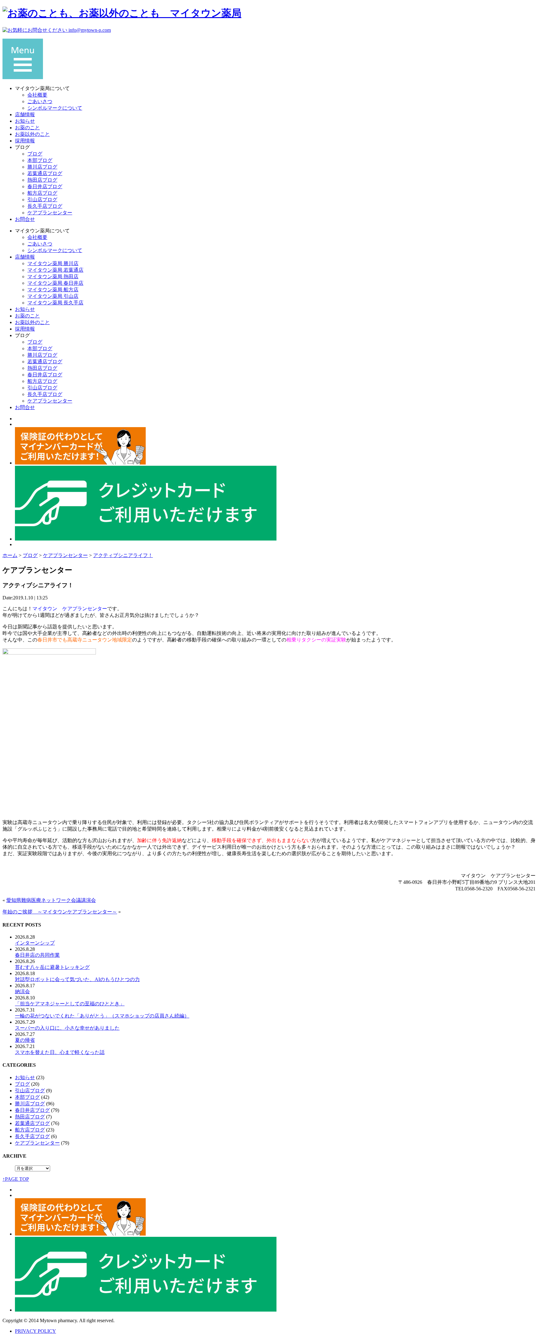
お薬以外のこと (32, 134)
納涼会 (22, 991)
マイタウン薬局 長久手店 (55, 302)
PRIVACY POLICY (35, 1331)
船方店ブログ (42, 193)
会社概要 (37, 95)
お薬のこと (27, 127)
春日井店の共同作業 (37, 955)
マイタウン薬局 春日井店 (55, 283)
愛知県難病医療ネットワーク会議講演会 (51, 900)
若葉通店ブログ (44, 173)
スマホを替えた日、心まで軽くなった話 (60, 1052)
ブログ (34, 153)
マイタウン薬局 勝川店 (52, 263)
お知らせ (25, 121)
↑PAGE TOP (15, 1179)
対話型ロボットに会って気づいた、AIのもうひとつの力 (77, 979)
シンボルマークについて (54, 108)
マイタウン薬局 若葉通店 (55, 270)
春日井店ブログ (44, 186)
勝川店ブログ (42, 166)
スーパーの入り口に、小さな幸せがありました (67, 1028)
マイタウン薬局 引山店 (52, 296)
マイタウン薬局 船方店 (52, 289)
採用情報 (25, 140)
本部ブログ (39, 160)
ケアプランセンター (49, 212)
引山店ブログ (42, 199)
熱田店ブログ (42, 180)
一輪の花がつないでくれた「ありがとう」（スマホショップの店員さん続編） (102, 1015)
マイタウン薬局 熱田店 (52, 276)
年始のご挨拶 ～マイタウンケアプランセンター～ (59, 911)
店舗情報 (25, 114)
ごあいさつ (39, 101)
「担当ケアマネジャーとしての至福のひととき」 (70, 1003)
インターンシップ (35, 943)
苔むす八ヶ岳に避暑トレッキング (52, 967)
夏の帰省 (25, 1040)
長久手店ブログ (44, 206)
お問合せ (25, 219)
